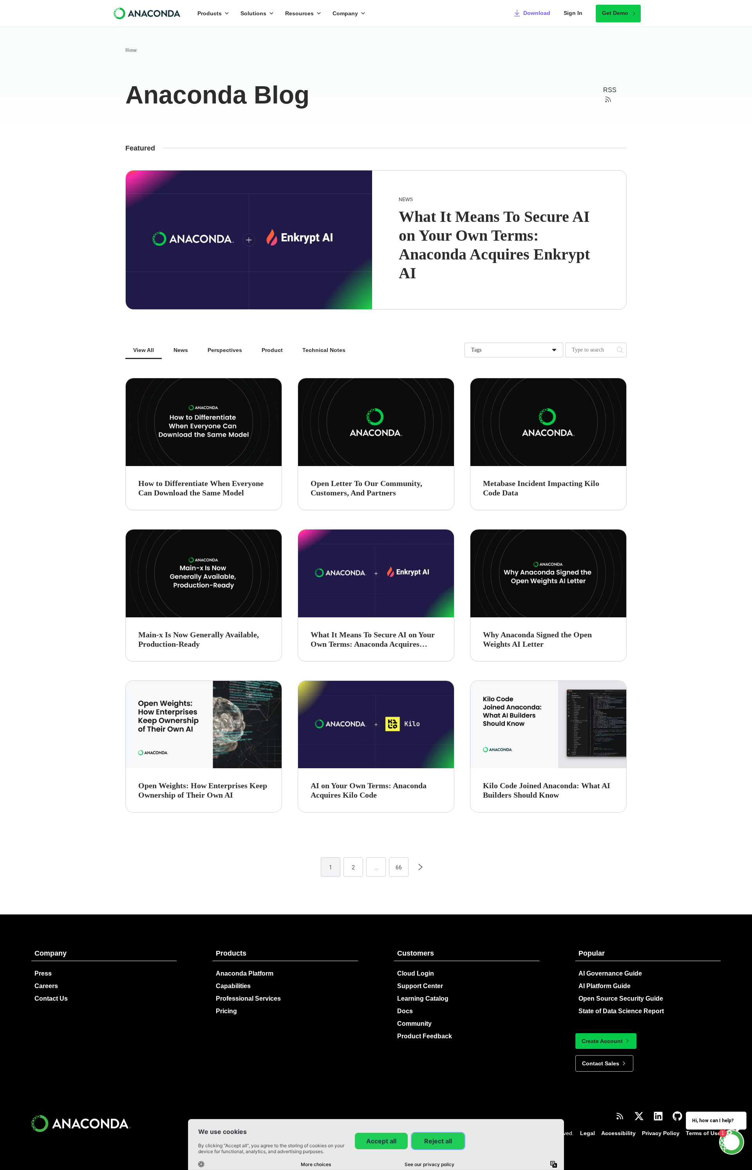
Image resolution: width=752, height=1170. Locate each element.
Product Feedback (424, 1036)
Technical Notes (323, 350)
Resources (299, 13)
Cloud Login (415, 973)
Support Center (420, 986)
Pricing (226, 1011)
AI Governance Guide (610, 973)
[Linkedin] (658, 1116)
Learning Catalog (422, 998)
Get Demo (615, 13)
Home (131, 50)
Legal (587, 1133)
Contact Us (51, 998)
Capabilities (233, 986)
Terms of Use (703, 1133)
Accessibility (618, 1133)
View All (143, 350)
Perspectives (225, 350)
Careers (46, 986)
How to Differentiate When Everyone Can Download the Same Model (201, 488)
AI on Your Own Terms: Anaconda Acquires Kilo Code (369, 790)
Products (209, 13)
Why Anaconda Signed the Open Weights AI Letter (537, 639)
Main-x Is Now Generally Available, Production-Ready (198, 639)
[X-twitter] (639, 1116)
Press (43, 973)
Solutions (253, 13)
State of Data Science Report (621, 1011)
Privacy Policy (661, 1133)
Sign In (573, 13)
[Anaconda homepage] (148, 13)
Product (272, 350)
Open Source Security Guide (620, 998)
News (406, 199)
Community (414, 1023)
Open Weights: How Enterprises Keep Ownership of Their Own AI (202, 790)
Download (536, 13)
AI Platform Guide (604, 986)
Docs (405, 1011)
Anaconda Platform (244, 973)
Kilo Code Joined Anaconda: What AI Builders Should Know (546, 790)
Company (345, 13)
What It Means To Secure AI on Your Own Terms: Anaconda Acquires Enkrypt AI (373, 639)
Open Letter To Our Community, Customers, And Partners (366, 488)
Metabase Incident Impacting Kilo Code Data (541, 488)
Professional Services (248, 998)
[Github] (677, 1116)
